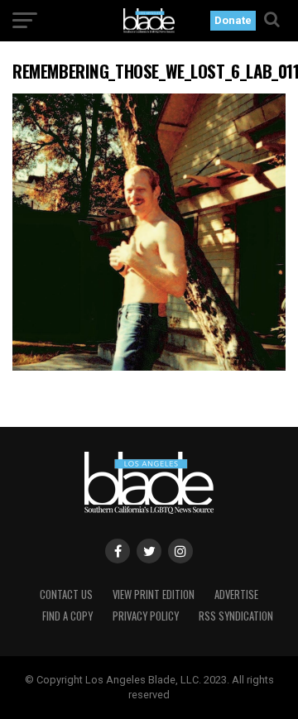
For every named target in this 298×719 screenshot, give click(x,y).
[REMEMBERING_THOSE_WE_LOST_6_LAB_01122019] (149, 366)
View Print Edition (154, 594)
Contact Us (66, 594)
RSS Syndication (236, 616)
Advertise (236, 594)
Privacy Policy (146, 616)
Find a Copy (67, 616)
